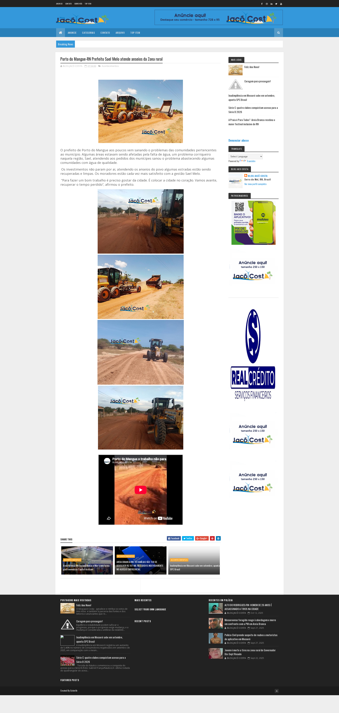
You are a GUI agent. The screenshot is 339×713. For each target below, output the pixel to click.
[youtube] (281, 4)
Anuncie (59, 3)
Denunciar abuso (238, 140)
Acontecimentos (110, 66)
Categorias (88, 32)
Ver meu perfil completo (255, 184)
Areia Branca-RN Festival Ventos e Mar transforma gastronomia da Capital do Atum (86, 567)
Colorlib (73, 690)
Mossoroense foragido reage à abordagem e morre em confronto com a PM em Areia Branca (250, 622)
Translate (251, 161)
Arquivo (120, 32)
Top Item (88, 3)
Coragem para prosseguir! (257, 81)
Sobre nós (78, 3)
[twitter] (276, 4)
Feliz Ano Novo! (251, 67)
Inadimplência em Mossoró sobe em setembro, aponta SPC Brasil (195, 567)
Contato (68, 3)
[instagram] (267, 4)
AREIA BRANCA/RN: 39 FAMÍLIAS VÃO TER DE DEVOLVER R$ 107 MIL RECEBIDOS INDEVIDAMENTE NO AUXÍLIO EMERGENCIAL (140, 565)
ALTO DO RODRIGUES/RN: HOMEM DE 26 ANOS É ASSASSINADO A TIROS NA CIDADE (248, 607)
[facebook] (262, 4)
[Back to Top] (277, 691)
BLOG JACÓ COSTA (257, 176)
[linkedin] (271, 4)
